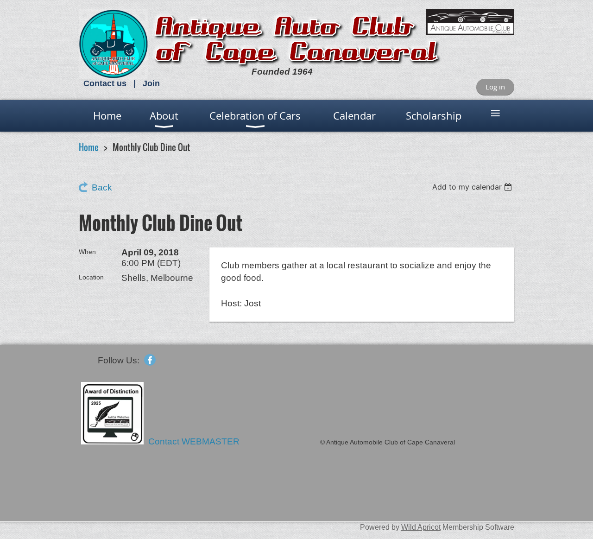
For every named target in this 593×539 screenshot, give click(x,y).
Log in (495, 86)
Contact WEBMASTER (195, 441)
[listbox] (473, 186)
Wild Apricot (421, 527)
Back (102, 187)
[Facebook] (150, 360)
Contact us (104, 83)
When (87, 251)
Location (91, 277)
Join (151, 83)
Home (89, 147)
